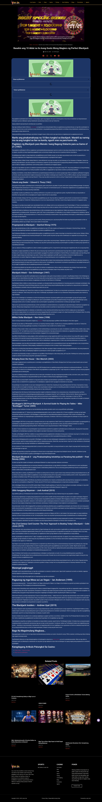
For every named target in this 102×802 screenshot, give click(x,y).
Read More (13, 702)
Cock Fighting (65, 2)
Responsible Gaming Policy (54, 798)
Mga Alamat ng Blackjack (21, 652)
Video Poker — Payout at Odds (22, 650)
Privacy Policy (45, 798)
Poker (45, 2)
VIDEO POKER (42, 703)
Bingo (73, 2)
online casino (56, 639)
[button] (88, 79)
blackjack (40, 320)
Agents (87, 2)
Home (30, 44)
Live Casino (33, 2)
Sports (51, 2)
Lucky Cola (33, 127)
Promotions (80, 2)
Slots (40, 2)
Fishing (57, 2)
